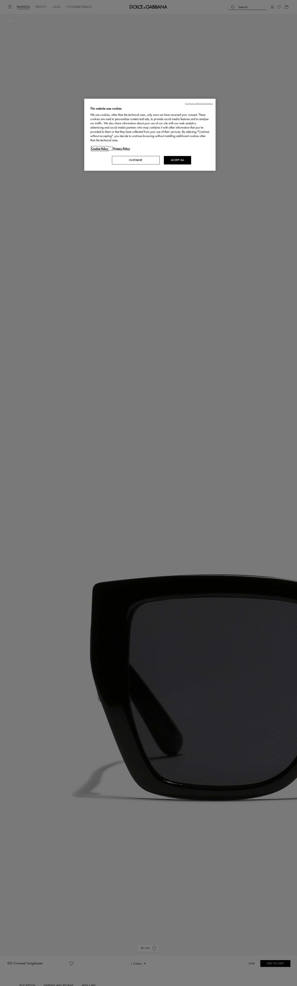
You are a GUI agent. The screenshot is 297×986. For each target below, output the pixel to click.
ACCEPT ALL (177, 160)
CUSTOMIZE (135, 160)
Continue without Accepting (199, 104)
